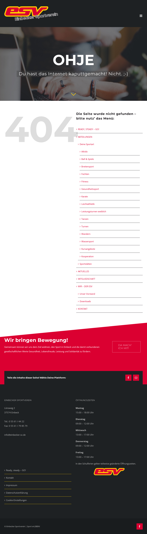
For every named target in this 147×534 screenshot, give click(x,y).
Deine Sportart (87, 144)
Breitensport (87, 166)
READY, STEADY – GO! (88, 129)
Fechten (85, 174)
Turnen (84, 226)
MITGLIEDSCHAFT (86, 278)
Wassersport (87, 241)
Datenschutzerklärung (17, 492)
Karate (84, 196)
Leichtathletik (88, 203)
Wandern (85, 233)
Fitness (84, 181)
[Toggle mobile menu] (141, 15)
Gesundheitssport (90, 189)
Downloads (85, 301)
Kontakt (10, 477)
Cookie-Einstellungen (16, 500)
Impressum (11, 485)
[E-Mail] (136, 377)
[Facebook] (128, 377)
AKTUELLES (83, 271)
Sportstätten (86, 263)
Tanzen (84, 218)
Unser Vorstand (87, 293)
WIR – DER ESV (85, 286)
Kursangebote (88, 248)
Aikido (84, 151)
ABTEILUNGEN (85, 136)
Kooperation (87, 256)
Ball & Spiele (87, 159)
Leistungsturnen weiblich (93, 211)
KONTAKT (82, 308)
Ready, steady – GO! (16, 470)
